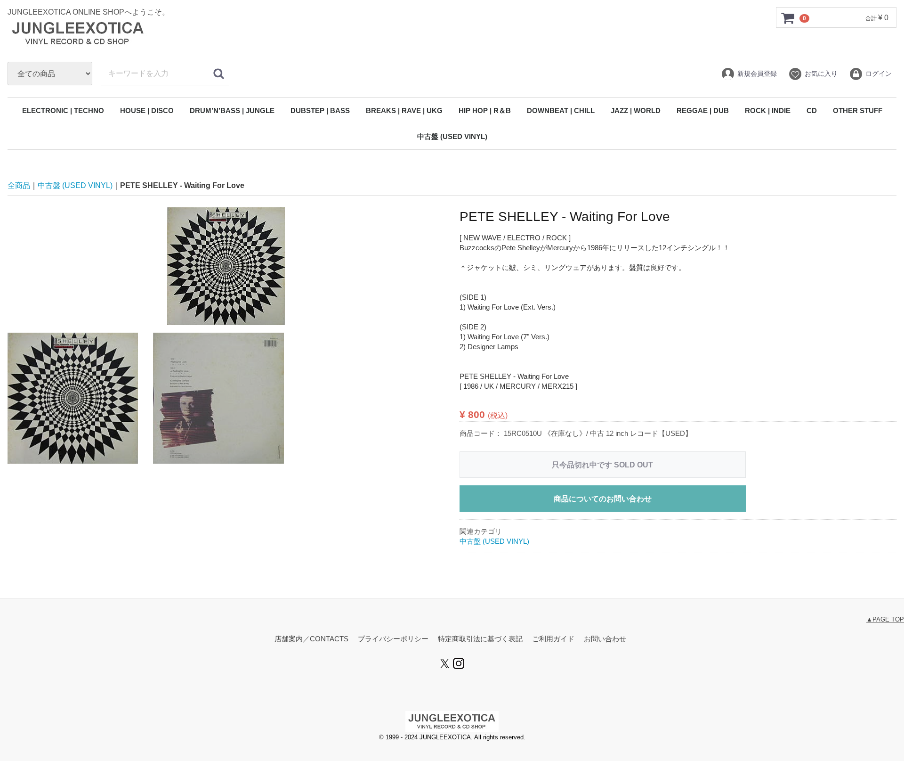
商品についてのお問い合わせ (603, 499)
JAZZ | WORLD (636, 110)
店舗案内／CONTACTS (311, 639)
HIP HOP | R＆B (485, 110)
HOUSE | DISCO (147, 110)
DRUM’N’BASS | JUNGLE (232, 110)
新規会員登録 (757, 73)
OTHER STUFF (857, 110)
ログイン (878, 73)
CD (812, 110)
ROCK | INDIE (768, 110)
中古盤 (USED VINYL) (452, 136)
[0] (788, 18)
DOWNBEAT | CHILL (561, 110)
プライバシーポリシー (393, 639)
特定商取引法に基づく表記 (480, 639)
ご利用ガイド (553, 639)
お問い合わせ (605, 639)
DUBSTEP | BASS (320, 110)
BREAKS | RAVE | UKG (404, 110)
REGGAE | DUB (703, 110)
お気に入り (821, 73)
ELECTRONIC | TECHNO (63, 110)
